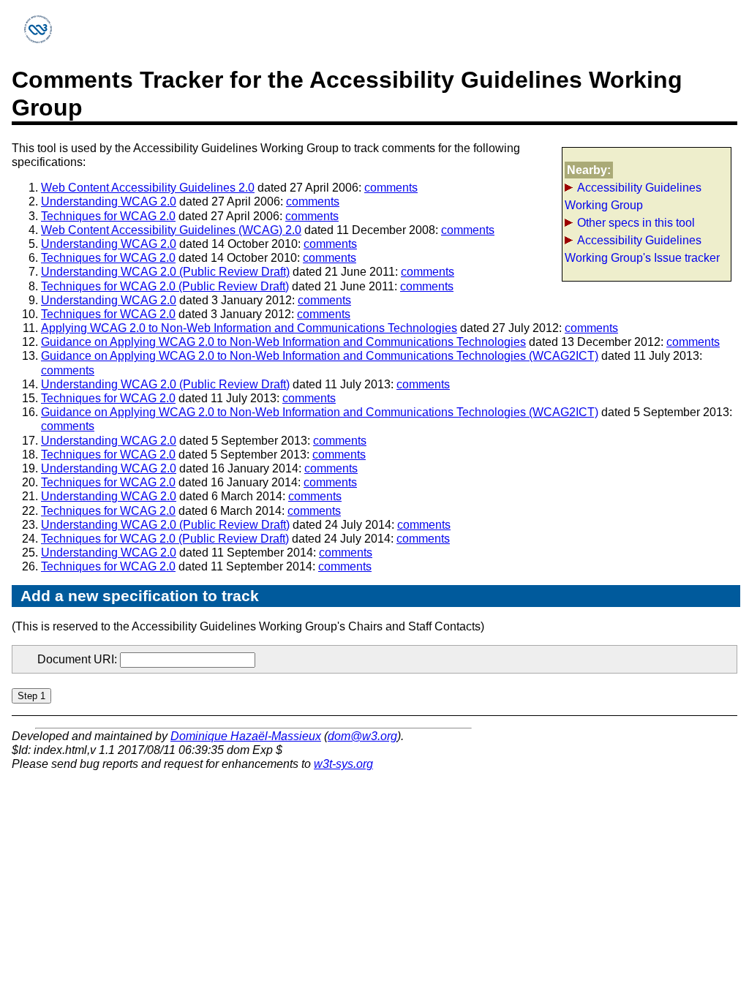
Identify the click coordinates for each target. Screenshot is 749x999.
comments (391, 187)
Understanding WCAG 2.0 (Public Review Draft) (165, 271)
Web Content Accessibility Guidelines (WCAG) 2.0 (171, 230)
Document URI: (78, 659)
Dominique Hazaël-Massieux (245, 736)
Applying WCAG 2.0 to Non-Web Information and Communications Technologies (249, 328)
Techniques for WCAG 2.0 (108, 216)
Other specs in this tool (636, 222)
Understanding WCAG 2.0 (108, 201)
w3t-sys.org (343, 764)
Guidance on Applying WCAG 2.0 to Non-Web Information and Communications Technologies (283, 342)
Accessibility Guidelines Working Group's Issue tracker (642, 249)
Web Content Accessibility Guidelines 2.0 (148, 187)
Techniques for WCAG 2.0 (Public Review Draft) (165, 286)
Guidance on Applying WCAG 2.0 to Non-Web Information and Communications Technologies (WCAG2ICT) (319, 356)
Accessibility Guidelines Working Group (633, 196)
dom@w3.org (362, 736)
